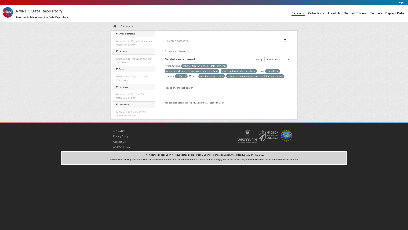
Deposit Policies (355, 13)
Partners (376, 13)
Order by (257, 59)
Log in (401, 2)
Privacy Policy (120, 136)
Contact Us (119, 141)
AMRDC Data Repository (39, 11)
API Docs (219, 102)
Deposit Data (394, 13)
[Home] (114, 26)
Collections (316, 13)
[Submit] (285, 40)
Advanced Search (177, 51)
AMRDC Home (121, 147)
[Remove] (225, 66)
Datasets (298, 13)
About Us (333, 13)
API (208, 102)
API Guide (119, 130)
